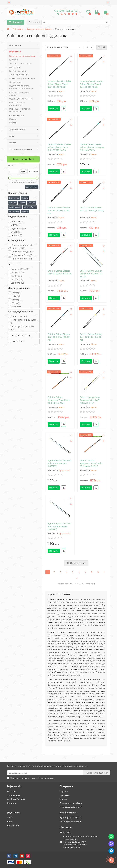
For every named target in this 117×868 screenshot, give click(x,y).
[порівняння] (71, 62)
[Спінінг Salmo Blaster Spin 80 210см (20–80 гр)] (60, 192)
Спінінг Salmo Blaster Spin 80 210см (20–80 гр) (59, 210)
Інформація (14, 786)
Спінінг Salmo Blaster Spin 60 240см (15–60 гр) (91, 337)
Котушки (13, 60)
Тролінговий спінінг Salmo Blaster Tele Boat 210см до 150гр (92, 147)
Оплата (63, 799)
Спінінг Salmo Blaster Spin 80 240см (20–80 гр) (59, 337)
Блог (9, 821)
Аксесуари (14, 67)
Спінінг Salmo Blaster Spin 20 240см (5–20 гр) (92, 209)
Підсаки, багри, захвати (20, 98)
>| (77, 578)
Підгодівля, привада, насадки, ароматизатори (21, 87)
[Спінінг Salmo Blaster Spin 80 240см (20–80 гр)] (60, 319)
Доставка (64, 795)
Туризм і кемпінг (17, 129)
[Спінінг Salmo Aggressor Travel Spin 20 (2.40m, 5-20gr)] (92, 445)
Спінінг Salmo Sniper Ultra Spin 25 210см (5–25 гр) (91, 274)
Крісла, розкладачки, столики (19, 93)
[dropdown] (9, 2)
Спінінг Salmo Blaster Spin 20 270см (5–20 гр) (60, 272)
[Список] (104, 47)
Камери (13, 119)
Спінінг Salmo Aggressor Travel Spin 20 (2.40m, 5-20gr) (91, 463)
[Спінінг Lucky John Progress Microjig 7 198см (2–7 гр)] (92, 382)
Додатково (13, 812)
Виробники (13, 825)
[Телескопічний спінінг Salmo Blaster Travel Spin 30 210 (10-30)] (92, 66)
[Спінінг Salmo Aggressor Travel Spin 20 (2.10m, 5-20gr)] (60, 382)
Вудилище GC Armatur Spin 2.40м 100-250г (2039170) (59, 526)
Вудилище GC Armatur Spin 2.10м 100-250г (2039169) (59, 463)
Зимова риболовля (18, 74)
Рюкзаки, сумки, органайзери (17, 103)
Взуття (12, 143)
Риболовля (18, 29)
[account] (108, 2)
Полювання (15, 45)
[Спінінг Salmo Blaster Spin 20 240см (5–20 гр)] (92, 192)
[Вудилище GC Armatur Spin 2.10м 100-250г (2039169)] (60, 445)
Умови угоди (13, 795)
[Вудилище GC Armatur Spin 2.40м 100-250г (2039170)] (60, 508)
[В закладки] (71, 56)
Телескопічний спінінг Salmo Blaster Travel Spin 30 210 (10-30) (92, 84)
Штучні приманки (18, 71)
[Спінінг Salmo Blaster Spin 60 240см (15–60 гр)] (92, 319)
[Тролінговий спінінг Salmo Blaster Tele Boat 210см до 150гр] (92, 129)
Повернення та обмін (71, 803)
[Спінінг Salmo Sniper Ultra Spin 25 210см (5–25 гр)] (92, 256)
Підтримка (66, 786)
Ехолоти (13, 123)
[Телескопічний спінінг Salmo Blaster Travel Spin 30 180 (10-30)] (60, 66)
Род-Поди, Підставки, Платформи (19, 110)
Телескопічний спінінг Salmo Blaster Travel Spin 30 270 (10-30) (59, 147)
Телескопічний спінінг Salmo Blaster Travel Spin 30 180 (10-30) (59, 84)
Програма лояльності (71, 807)
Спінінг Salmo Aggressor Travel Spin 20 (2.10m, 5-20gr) (59, 400)
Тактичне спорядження (21, 149)
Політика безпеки (16, 799)
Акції (9, 818)
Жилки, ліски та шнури (20, 63)
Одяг (11, 136)
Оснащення (15, 82)
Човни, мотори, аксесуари (22, 78)
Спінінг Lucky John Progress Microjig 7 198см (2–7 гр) (90, 400)
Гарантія (64, 791)
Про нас (11, 791)
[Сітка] (99, 47)
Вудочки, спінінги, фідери (39, 29)
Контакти (12, 803)
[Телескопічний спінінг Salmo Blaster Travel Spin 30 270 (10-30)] (60, 129)
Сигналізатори (16, 115)
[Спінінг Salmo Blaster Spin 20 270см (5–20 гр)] (60, 256)
